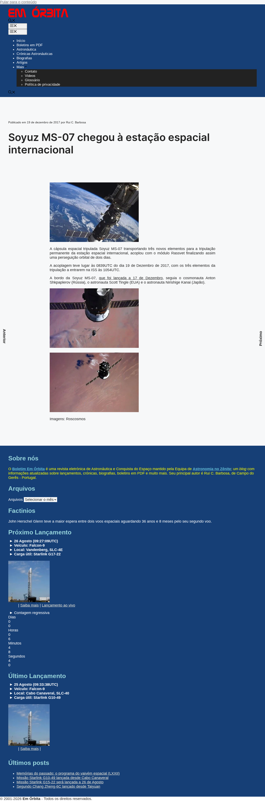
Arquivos (15, 500)
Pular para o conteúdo (18, 2)
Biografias (24, 58)
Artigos (22, 62)
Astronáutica (26, 49)
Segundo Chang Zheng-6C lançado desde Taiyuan (58, 786)
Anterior (4, 336)
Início (21, 41)
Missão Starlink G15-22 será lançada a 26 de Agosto (60, 782)
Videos (30, 76)
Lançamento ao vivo (58, 605)
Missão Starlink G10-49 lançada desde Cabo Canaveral (62, 778)
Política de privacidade (42, 84)
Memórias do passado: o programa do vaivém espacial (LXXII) (68, 773)
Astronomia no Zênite (212, 469)
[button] (11, 21)
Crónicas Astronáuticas (35, 54)
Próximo (261, 338)
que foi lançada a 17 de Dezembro (131, 278)
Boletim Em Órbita (28, 469)
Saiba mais (29, 605)
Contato (31, 71)
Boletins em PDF (30, 45)
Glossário (32, 80)
